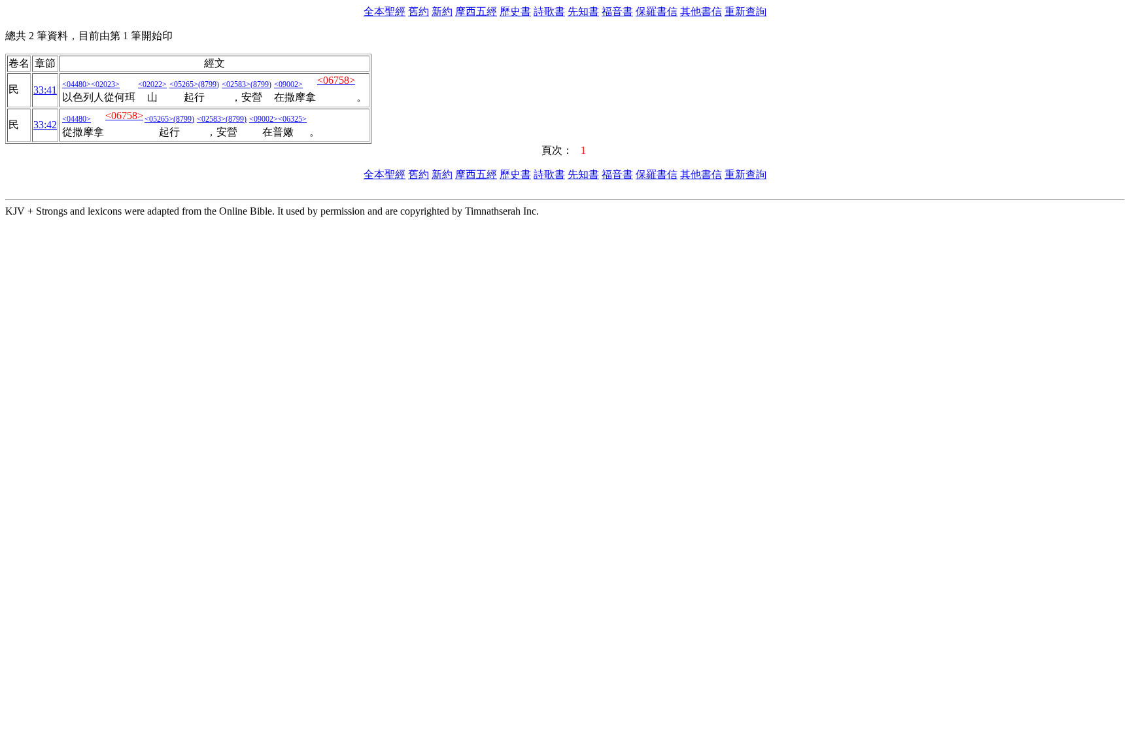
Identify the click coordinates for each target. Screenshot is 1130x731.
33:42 (45, 124)
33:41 (45, 90)
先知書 (583, 11)
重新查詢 (745, 11)
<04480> (76, 84)
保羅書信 (656, 11)
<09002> (288, 84)
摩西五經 (476, 11)
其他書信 (701, 11)
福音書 (617, 11)
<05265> (183, 84)
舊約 (418, 11)
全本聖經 (384, 11)
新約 (442, 11)
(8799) (208, 84)
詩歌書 (549, 11)
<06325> (292, 119)
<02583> (236, 84)
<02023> (105, 84)
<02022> (152, 84)
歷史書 (515, 11)
